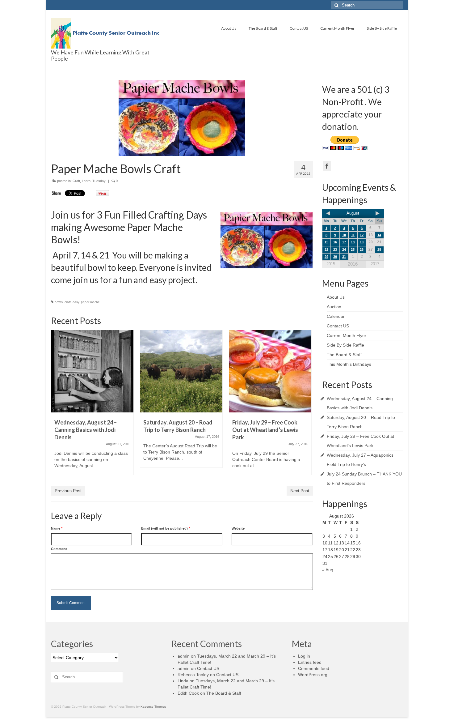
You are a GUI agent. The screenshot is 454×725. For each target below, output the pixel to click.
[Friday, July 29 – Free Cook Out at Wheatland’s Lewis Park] (270, 371)
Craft (76, 181)
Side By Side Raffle (382, 28)
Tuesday (99, 181)
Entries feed (310, 662)
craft (68, 302)
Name (56, 528)
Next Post (299, 490)
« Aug (327, 569)
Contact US (299, 28)
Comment (59, 549)
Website (238, 528)
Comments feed (313, 668)
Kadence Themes (153, 706)
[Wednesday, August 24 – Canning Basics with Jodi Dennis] (92, 371)
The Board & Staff (263, 28)
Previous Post (68, 490)
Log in (304, 656)
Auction (334, 306)
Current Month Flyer (337, 28)
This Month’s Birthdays (349, 364)
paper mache (90, 302)
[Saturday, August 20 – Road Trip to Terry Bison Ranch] (181, 371)
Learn (86, 181)
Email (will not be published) (165, 528)
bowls (59, 302)
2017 (375, 264)
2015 (330, 264)
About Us (228, 28)
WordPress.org (312, 674)
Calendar (336, 316)
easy (76, 302)
